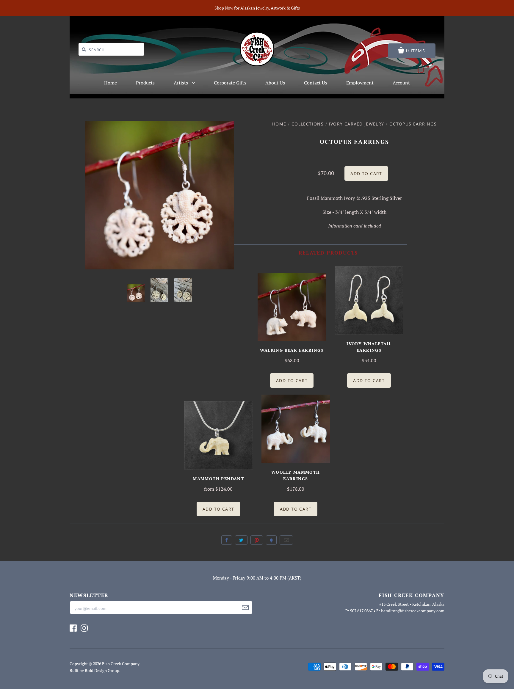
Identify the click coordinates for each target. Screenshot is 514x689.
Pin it (256, 540)
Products (145, 82)
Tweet (241, 540)
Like (226, 540)
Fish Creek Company (120, 663)
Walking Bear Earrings (291, 350)
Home (110, 82)
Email (286, 540)
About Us (275, 82)
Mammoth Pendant (218, 478)
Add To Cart (292, 380)
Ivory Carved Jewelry (356, 124)
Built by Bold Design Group (94, 670)
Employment (360, 82)
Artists (181, 82)
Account (401, 82)
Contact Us (315, 82)
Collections (308, 124)
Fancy (271, 540)
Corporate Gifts (230, 82)
